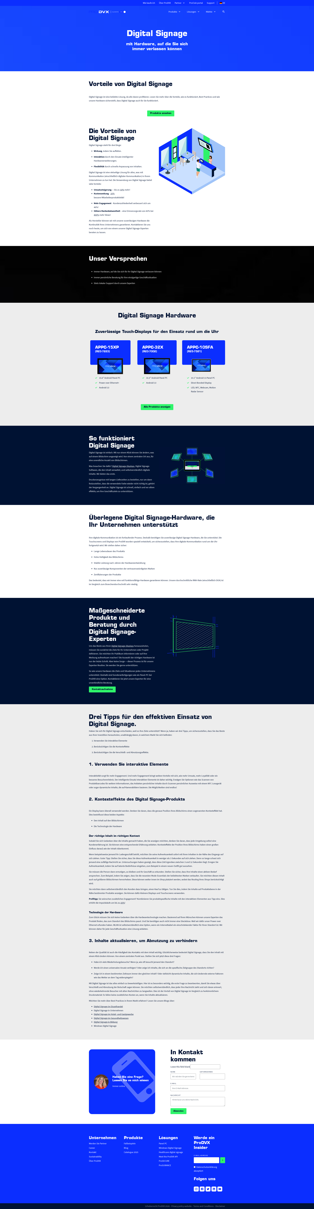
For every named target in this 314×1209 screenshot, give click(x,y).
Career (92, 1147)
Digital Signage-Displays (123, 466)
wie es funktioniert (189, 96)
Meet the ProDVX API (168, 1156)
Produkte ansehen (160, 113)
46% (96, 207)
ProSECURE (164, 1160)
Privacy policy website (181, 1206)
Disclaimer (220, 1206)
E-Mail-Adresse (201, 1155)
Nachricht (175, 1095)
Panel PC (163, 1143)
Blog (126, 1147)
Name (172, 1072)
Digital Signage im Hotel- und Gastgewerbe (114, 1014)
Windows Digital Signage (105, 1025)
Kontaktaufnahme (102, 689)
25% (113, 193)
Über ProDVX (165, 2)
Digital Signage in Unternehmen (108, 1010)
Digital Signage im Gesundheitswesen (111, 1018)
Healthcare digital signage (171, 1152)
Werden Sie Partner (98, 1143)
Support (210, 2)
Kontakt (92, 1152)
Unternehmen (206, 1072)
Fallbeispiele (130, 1143)
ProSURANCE (165, 1165)
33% (122, 189)
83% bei (149, 211)
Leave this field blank (180, 1066)
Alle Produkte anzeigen (157, 407)
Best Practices (205, 96)
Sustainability (95, 1156)
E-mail (173, 1083)
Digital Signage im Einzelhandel (108, 1006)
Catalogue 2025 (131, 1152)
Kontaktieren (137, 224)
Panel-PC (144, 675)
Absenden (178, 1111)
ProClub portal (196, 2)
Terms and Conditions (203, 1206)
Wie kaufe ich (149, 2)
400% (96, 214)
